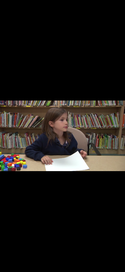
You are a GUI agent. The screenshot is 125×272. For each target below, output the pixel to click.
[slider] (62, 266)
